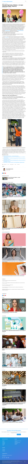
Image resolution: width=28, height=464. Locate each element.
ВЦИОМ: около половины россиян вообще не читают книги (13, 212)
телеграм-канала (7, 30)
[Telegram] (4, 173)
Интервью (4, 443)
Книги (3, 3)
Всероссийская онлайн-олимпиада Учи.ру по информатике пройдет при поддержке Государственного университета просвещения (13, 289)
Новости (3, 440)
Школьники (6, 290)
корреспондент (8, 169)
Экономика (16, 441)
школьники (18, 164)
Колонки (3, 441)
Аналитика (4, 442)
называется (6, 37)
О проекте (4, 449)
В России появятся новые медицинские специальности (12, 367)
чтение (15, 164)
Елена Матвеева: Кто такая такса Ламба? (9, 312)
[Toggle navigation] (25, 1)
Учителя (6, 283)
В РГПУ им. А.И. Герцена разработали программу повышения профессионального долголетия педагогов (13, 282)
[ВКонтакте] (2, 173)
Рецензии (4, 444)
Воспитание (6, 287)
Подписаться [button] (18, 434)
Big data (16, 444)
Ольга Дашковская (4, 7)
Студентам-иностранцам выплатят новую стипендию (12, 422)
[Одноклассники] (3, 173)
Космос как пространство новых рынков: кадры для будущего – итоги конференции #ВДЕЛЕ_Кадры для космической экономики (13, 404)
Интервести (16, 443)
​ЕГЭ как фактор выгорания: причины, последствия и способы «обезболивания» (13, 275)
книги (8, 164)
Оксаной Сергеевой (20, 30)
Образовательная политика (18, 440)
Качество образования (7, 285)
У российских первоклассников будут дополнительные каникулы (9, 280)
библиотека (5, 164)
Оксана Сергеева (11, 164)
